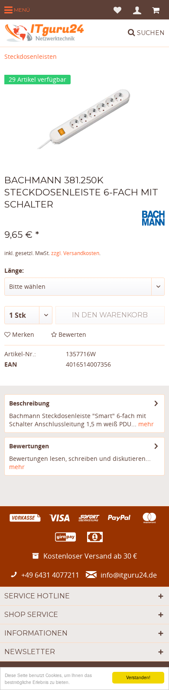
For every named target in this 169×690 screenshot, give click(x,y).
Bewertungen (29, 446)
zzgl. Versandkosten (75, 253)
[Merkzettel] (117, 9)
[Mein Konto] (138, 9)
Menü (21, 9)
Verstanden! (138, 677)
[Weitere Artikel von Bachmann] (153, 218)
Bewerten (71, 334)
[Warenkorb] (157, 9)
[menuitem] (17, 9)
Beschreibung (29, 403)
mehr (145, 424)
